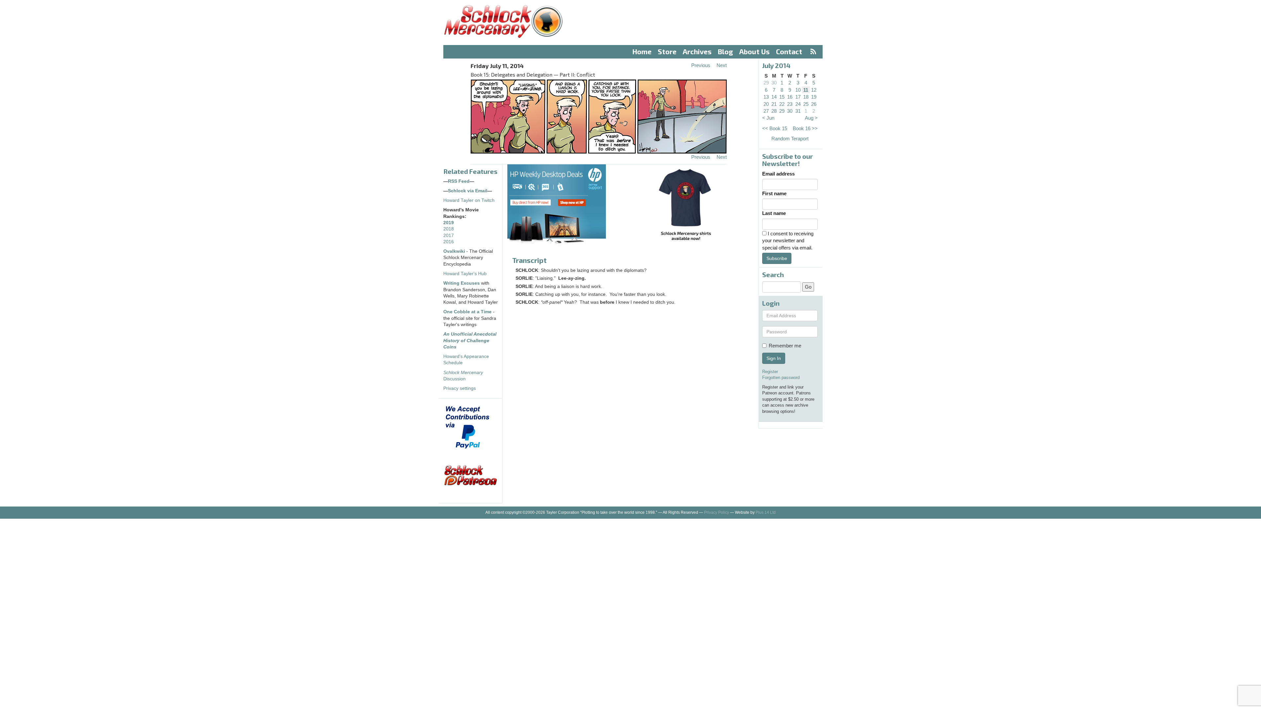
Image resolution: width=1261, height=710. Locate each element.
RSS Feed (459, 181)
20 (766, 104)
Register (770, 371)
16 (789, 97)
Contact (789, 51)
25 (805, 104)
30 (774, 82)
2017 (448, 235)
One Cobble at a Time (467, 311)
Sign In (773, 358)
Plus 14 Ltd (766, 512)
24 (798, 104)
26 (813, 104)
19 (813, 97)
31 (798, 111)
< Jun (768, 118)
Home (642, 51)
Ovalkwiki (454, 251)
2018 (448, 228)
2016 (448, 241)
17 (798, 97)
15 (782, 97)
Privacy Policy (716, 512)
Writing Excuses (461, 283)
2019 (448, 222)
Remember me (785, 345)
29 (766, 82)
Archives (697, 51)
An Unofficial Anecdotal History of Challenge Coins (470, 340)
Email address (778, 174)
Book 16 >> (805, 128)
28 (774, 111)
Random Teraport (789, 138)
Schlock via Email (467, 190)
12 (813, 90)
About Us (754, 51)
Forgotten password (781, 377)
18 (805, 97)
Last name (774, 213)
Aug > (811, 118)
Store (667, 51)
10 (798, 90)
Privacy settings (459, 388)
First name (774, 193)
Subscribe (776, 258)
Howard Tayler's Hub (465, 273)
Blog (725, 51)
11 (805, 90)
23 (789, 104)
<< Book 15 (774, 128)
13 (766, 97)
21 (774, 104)
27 (766, 111)
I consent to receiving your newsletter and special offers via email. (787, 240)
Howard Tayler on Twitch (469, 200)
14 (774, 97)
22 (782, 104)
